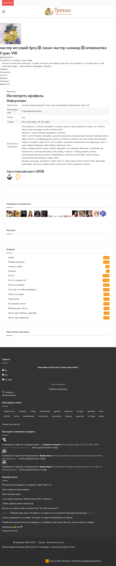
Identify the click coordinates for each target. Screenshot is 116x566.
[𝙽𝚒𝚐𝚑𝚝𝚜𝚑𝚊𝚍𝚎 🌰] (103, 216)
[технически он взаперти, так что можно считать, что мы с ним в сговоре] (89, 216)
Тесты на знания (16, 285)
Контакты (66, 561)
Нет (6, 375)
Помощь (12, 271)
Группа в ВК (54, 561)
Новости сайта (15, 266)
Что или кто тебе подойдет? (22, 289)
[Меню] (3, 12)
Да (6, 370)
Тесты (3, 75)
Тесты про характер (18, 317)
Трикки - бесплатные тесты (51, 542)
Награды (5, 81)
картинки (91, 411)
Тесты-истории (16, 294)
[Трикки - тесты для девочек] (58, 11)
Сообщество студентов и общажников (19, 444)
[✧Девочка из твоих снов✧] (23, 216)
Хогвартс (23, 411)
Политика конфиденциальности (86, 561)
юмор (101, 416)
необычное (43, 416)
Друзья (4, 84)
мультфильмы (29, 416)
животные (68, 411)
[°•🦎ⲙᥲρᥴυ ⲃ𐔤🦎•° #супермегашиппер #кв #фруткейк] (10, 216)
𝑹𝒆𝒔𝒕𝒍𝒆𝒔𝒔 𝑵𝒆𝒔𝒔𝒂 (45, 455)
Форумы (3, 78)
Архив (11, 257)
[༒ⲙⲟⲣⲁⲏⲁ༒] (37, 216)
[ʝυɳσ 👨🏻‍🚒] (75, 216)
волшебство (45, 411)
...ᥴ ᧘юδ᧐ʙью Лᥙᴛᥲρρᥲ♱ (50, 444)
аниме (33, 411)
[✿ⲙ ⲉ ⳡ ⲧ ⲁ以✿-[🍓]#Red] (60, 216)
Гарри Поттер (9, 411)
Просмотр (11, 91)
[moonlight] (44, 216)
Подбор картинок (16, 262)
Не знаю (8, 379)
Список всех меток (11, 424)
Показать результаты (58, 389)
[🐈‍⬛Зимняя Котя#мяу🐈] (82, 216)
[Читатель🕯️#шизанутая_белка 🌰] (96, 216)
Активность (5, 72)
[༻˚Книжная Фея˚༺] (16, 216)
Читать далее (38, 447)
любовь (7, 416)
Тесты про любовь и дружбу (22, 313)
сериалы (68, 416)
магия (16, 416)
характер (80, 416)
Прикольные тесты (17, 308)
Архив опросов (9, 395)
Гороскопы (13, 299)
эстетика (91, 416)
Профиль (4, 69)
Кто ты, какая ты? (17, 280)
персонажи (56, 416)
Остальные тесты (17, 303)
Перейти (47, 66)
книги (101, 411)
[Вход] (8, 12)
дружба (57, 411)
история (80, 411)
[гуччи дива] (30, 216)
